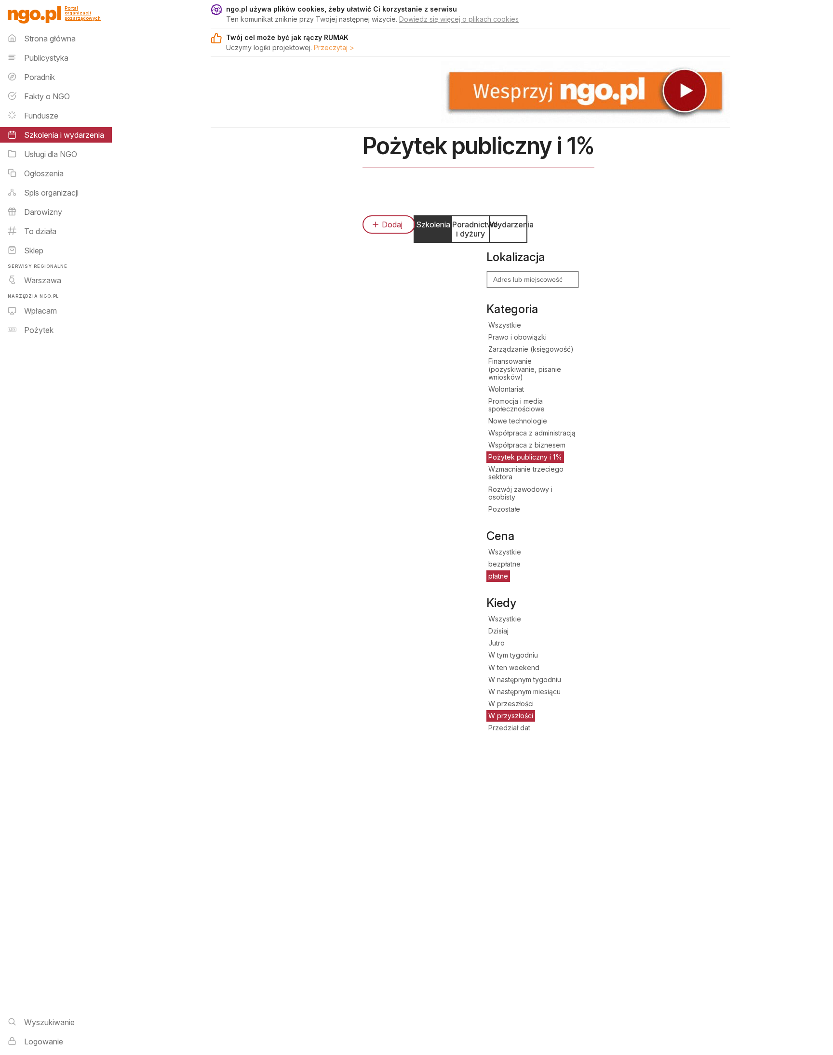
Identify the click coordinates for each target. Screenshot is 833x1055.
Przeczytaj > (334, 47)
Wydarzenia (508, 224)
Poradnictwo (470, 229)
